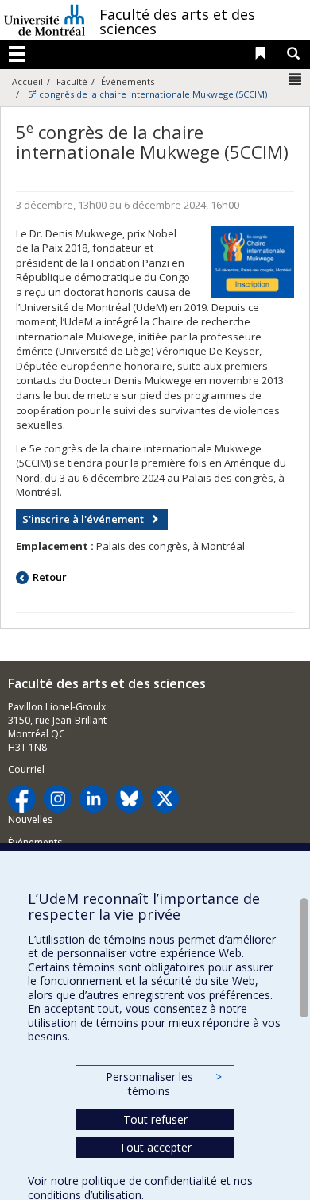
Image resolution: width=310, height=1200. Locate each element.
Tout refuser (155, 1119)
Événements (127, 81)
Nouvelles (30, 819)
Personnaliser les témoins (164, 1083)
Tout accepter (155, 1147)
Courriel (26, 769)
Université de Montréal (44, 20)
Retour (50, 577)
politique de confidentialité (149, 1180)
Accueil (27, 81)
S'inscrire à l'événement (83, 519)
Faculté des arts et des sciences (177, 21)
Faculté (71, 81)
